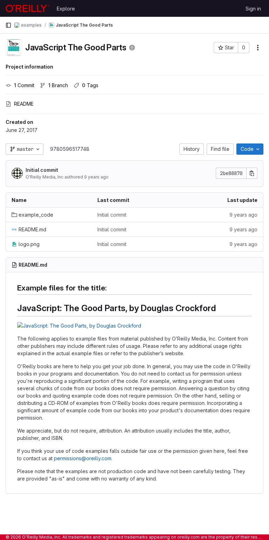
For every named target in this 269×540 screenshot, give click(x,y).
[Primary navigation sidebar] (8, 25)
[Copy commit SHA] (251, 173)
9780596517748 (69, 149)
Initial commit (42, 170)
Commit (24, 85)
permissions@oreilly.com (82, 458)
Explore (66, 9)
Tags (90, 85)
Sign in (253, 9)
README (24, 104)
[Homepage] (27, 8)
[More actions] (257, 47)
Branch (58, 85)
